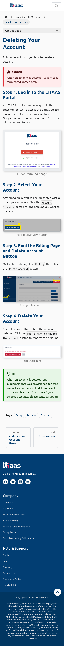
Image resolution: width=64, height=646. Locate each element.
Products (8, 502)
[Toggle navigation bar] (5, 5)
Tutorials (45, 415)
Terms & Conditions (14, 514)
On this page (13, 30)
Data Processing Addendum (18, 538)
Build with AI (10, 585)
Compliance (9, 532)
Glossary (7, 567)
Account (31, 415)
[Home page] (6, 16)
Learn (6, 561)
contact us (32, 638)
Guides (6, 555)
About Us (8, 508)
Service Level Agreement (17, 526)
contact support (48, 396)
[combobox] (56, 5)
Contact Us (9, 573)
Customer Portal (12, 579)
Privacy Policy (10, 520)
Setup (19, 415)
